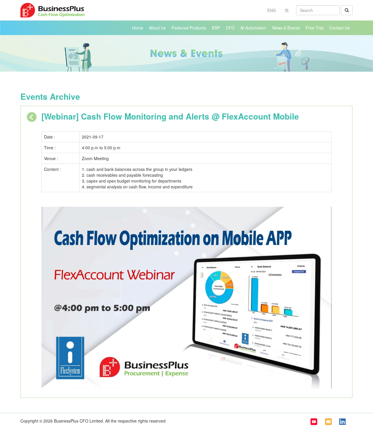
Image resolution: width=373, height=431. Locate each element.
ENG (271, 10)
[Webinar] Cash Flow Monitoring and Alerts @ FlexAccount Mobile (170, 116)
